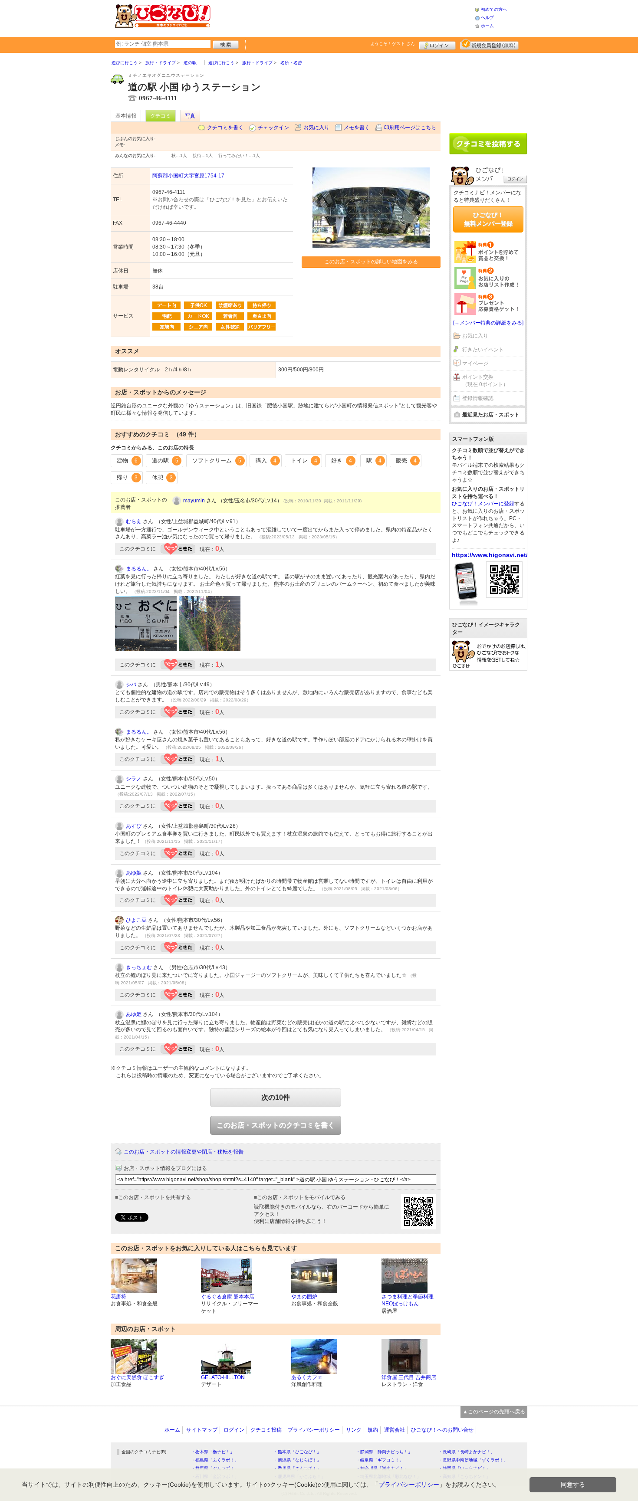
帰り (127, 477)
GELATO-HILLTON (223, 1377)
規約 (373, 1430)
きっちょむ (139, 967)
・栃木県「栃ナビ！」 (212, 1451)
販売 (406, 460)
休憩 (162, 477)
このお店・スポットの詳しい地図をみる (371, 262)
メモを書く (357, 128)
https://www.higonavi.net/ (490, 554)
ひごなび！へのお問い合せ (442, 1430)
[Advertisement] (342, 17)
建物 (127, 460)
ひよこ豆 (136, 920)
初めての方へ (494, 9)
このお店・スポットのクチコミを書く (276, 1125)
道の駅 (165, 460)
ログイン (437, 44)
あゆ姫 (133, 873)
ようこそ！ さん (392, 43)
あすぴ (133, 826)
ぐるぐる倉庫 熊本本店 (227, 1297)
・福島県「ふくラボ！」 (215, 1460)
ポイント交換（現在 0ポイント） (485, 380)
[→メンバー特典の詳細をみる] (488, 323)
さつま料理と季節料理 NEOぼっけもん (407, 1300)
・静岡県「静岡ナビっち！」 (384, 1451)
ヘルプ (487, 17)
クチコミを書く (225, 128)
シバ (131, 685)
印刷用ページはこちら (410, 128)
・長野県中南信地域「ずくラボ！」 (473, 1460)
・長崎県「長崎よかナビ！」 (466, 1451)
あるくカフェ (306, 1377)
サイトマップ (201, 1430)
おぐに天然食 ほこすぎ (137, 1377)
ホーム (487, 25)
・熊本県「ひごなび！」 (297, 1451)
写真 (190, 116)
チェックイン (273, 128)
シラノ (133, 779)
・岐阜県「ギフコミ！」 (380, 1460)
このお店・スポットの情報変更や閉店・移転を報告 (183, 1152)
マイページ (475, 364)
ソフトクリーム (216, 460)
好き (341, 460)
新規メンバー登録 (489, 44)
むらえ (133, 521)
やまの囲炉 (304, 1297)
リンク (354, 1430)
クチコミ (160, 116)
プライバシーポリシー (314, 1430)
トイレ (304, 460)
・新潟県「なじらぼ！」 (297, 1460)
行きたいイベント (483, 350)
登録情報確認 (477, 398)
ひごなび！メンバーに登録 (483, 504)
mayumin (194, 501)
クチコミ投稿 (266, 1430)
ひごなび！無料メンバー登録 (488, 219)
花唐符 (118, 1297)
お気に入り (316, 128)
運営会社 (394, 1430)
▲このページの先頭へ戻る (494, 1412)
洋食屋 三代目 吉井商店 (408, 1377)
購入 (266, 460)
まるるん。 (139, 569)
